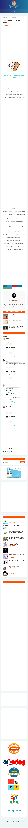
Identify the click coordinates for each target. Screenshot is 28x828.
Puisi (8, 17)
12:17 (10, 348)
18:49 (10, 372)
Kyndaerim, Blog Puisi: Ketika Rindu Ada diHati (14, 76)
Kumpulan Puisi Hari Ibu (13, 314)
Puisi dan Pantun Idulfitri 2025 (15, 320)
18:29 (7, 361)
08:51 (7, 407)
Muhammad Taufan (11, 338)
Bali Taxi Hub (13, 821)
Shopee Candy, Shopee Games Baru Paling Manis (16, 555)
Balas (7, 344)
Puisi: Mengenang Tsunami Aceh (15, 548)
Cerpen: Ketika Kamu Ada (14, 566)
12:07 (7, 340)
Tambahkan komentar (12, 430)
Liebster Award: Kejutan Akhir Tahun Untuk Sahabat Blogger (16, 543)
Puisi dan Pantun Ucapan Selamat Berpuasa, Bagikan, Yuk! (16, 327)
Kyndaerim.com (12, 825)
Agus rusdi (8, 360)
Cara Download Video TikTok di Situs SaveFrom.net (16, 520)
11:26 (7, 386)
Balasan (8, 346)
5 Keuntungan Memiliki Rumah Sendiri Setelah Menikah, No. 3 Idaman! (16, 532)
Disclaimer (16, 306)
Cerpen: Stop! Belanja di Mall (15, 572)
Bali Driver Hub (6, 821)
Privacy (20, 306)
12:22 (10, 417)
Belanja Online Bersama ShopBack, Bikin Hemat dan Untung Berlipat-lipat (17, 538)
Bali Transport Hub (20, 821)
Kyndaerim (17, 300)
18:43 (10, 395)
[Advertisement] (14, 44)
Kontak (11, 306)
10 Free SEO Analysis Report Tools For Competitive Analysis (16, 526)
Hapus (10, 344)
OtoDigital (14, 823)
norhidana (8, 385)
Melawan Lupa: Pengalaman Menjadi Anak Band (16, 561)
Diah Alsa (8, 406)
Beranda (4, 17)
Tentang (8, 306)
